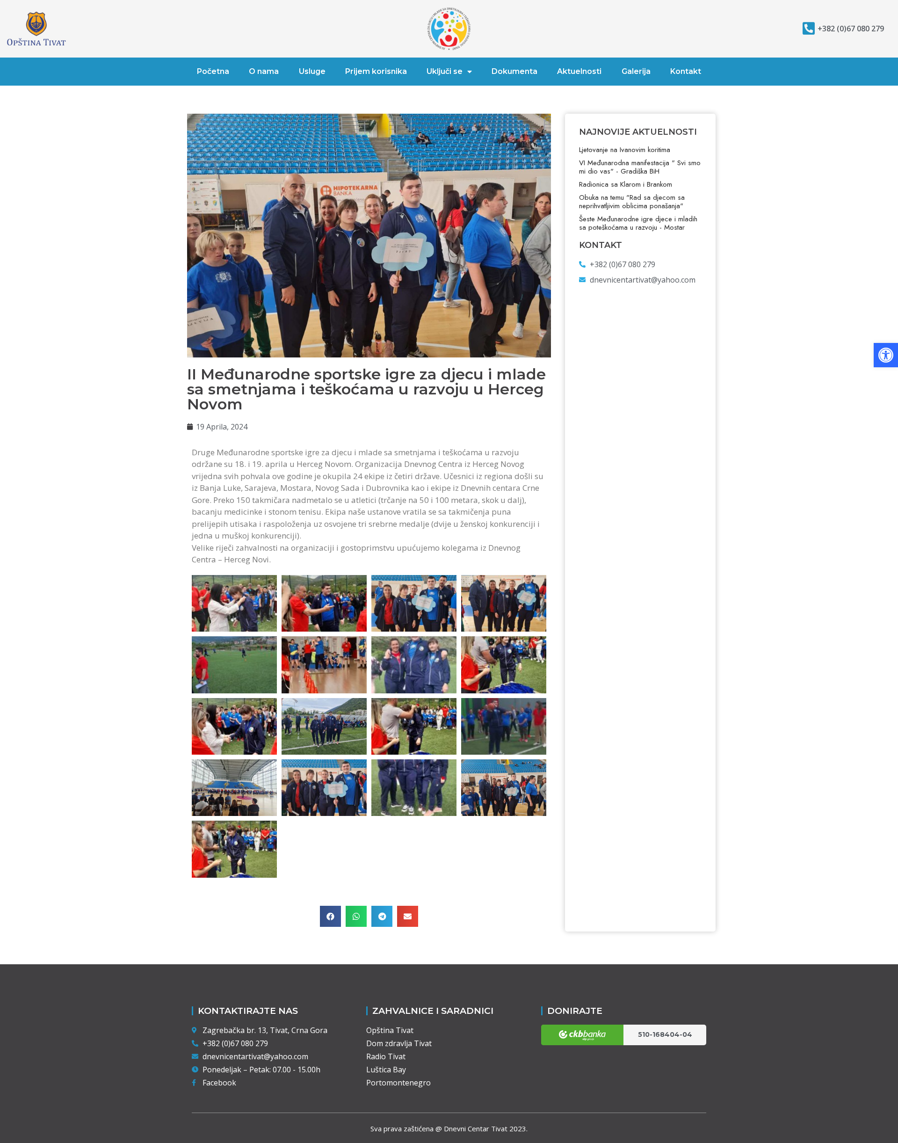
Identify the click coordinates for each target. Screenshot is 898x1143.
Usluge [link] (312, 71)
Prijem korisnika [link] (376, 71)
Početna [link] (213, 71)
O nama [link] (264, 71)
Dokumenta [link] (514, 71)
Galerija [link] (636, 71)
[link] (886, 355)
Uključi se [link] (445, 71)
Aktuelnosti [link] (579, 71)
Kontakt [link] (685, 71)
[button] (330, 916)
